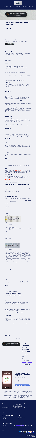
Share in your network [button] (8, 335)
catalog (26, 200)
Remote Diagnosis (20, 53)
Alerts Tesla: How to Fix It (21, 417)
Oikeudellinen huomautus (31, 435)
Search (25, 403)
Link (26, 72)
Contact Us (25, 171)
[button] (2, 3)
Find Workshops (4, 417)
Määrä (23, 356)
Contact (19, 75)
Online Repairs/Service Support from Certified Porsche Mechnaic (17, 407)
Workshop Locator (11, 189)
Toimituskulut (27, 354)
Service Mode (25, 53)
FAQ (24, 407)
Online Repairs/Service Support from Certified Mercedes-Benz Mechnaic (17, 405)
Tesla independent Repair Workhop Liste (6, 409)
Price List (26, 172)
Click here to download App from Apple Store (22, 385)
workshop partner (10, 397)
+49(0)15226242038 (13, 201)
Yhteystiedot (26, 435)
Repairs (19, 418)
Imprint (25, 411)
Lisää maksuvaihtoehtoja (27, 364)
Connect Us (21, 54)
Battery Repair (4, 412)
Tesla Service (3, 403)
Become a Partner (4, 418)
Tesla (6, 111)
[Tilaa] (14, 425)
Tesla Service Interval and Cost (6, 407)
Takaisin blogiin (18, 338)
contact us (27, 396)
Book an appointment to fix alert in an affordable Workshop (13, 194)
